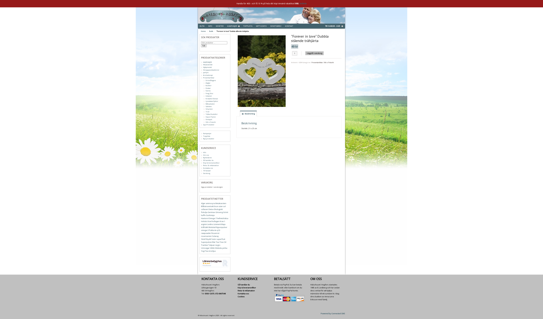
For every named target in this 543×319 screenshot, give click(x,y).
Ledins (210, 224)
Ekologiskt (218, 209)
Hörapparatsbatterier (211, 70)
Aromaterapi (208, 75)
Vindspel (209, 119)
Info (210, 26)
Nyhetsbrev (275, 26)
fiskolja (204, 212)
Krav (222, 221)
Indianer (209, 96)
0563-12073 (209, 293)
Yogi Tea (204, 251)
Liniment (217, 224)
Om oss (206, 155)
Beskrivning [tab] (249, 113)
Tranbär (204, 245)
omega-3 (205, 230)
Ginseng (219, 212)
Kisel (210, 221)
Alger (203, 203)
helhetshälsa (222, 218)
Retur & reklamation (211, 165)
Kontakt (289, 26)
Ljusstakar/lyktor (212, 101)
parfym (206, 72)
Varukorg (206, 173)
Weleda (218, 248)
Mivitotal (212, 227)
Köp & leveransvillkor (211, 163)
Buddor (209, 85)
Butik (202, 26)
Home (203, 31)
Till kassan (207, 171)
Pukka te (212, 230)
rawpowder (206, 233)
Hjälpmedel (207, 67)
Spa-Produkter (208, 125)
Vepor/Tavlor (211, 117)
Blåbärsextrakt (207, 206)
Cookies (241, 296)
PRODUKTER (207, 65)
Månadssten (210, 104)
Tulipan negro (214, 245)
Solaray (215, 236)
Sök (203, 46)
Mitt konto (261, 26)
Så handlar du (208, 160)
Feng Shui (209, 93)
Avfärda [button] (303, 3)
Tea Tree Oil (221, 242)
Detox (211, 209)
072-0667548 (220, 293)
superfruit (220, 239)
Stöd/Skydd (206, 239)
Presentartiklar (317, 62)
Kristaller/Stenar (212, 99)
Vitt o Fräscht (329, 62)
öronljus (212, 251)
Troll (207, 112)
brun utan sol (220, 206)
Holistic (204, 221)
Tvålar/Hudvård (211, 114)
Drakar (208, 88)
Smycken (209, 109)
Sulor (214, 239)
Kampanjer (232, 26)
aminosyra (210, 203)
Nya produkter (208, 139)
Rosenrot (215, 233)
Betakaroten (221, 203)
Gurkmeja (210, 215)
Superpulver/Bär (208, 242)
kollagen (215, 221)
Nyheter (220, 26)
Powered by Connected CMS (333, 313)
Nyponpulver (221, 227)
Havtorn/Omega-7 (208, 218)
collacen (204, 209)
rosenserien (206, 236)
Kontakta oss (208, 168)
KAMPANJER (207, 62)
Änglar (208, 83)
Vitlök (212, 248)
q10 (218, 230)
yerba (224, 248)
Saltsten (209, 106)
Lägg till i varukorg (314, 53)
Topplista (247, 26)
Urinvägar (205, 248)
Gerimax (211, 212)
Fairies (208, 91)
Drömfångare (211, 80)
